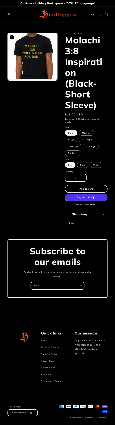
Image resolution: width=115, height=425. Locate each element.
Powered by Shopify (99, 417)
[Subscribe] (81, 285)
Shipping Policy (49, 354)
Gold (82, 164)
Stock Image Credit (51, 381)
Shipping (82, 119)
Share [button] (71, 223)
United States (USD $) (21, 412)
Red (70, 164)
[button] (9, 14)
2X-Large (87, 139)
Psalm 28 (46, 374)
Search (44, 340)
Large (71, 139)
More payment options (86, 204)
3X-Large (73, 146)
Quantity (69, 171)
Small (71, 132)
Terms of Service (50, 347)
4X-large (91, 146)
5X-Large (73, 153)
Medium (86, 132)
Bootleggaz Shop (84, 417)
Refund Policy (48, 367)
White (96, 164)
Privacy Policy (48, 360)
